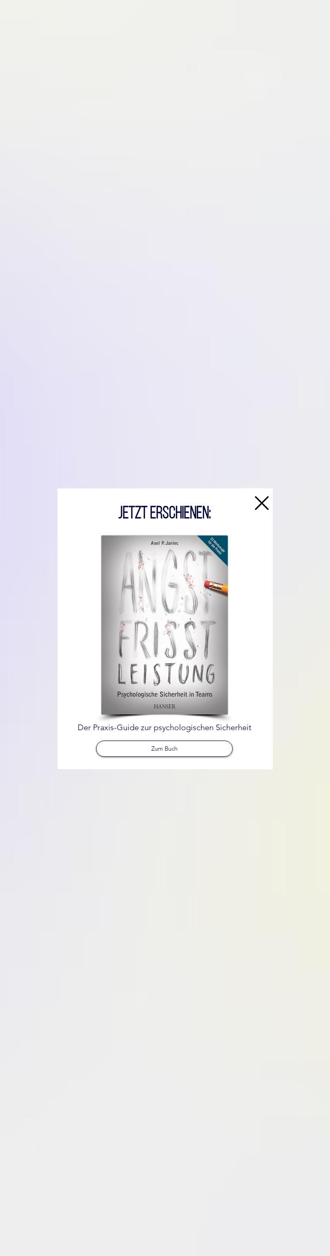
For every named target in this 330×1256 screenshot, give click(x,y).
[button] (262, 503)
